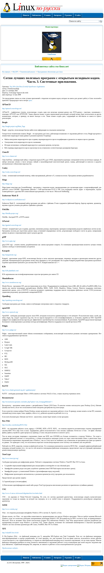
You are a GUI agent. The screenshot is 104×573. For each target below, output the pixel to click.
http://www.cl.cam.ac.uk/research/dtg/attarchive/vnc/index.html (22, 493)
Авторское (57, 15)
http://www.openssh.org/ (10, 312)
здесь (30, 100)
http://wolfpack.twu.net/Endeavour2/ (13, 200)
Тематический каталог (27, 72)
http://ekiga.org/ (7, 184)
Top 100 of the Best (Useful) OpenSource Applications (27, 87)
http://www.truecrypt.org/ (10, 458)
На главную (6, 72)
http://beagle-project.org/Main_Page (13, 126)
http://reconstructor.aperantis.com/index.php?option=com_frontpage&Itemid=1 (27, 402)
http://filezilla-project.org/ (10, 213)
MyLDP (15, 72)
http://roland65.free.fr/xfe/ (10, 533)
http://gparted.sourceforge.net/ (11, 225)
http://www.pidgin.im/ (9, 330)
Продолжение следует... (10, 548)
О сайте (78, 15)
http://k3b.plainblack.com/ (10, 271)
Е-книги (47, 15)
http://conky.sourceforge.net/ (11, 172)
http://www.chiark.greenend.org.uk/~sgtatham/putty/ (19, 390)
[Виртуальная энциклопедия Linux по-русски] (52, 7)
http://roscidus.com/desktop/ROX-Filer (14, 425)
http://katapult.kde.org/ (9, 255)
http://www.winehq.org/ (9, 509)
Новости (26, 15)
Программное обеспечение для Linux (50, 72)
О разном (68, 15)
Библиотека (36, 15)
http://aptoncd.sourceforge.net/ (12, 108)
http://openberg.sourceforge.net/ (12, 300)
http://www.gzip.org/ (8, 241)
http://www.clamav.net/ (9, 156)
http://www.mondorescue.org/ (11, 282)
